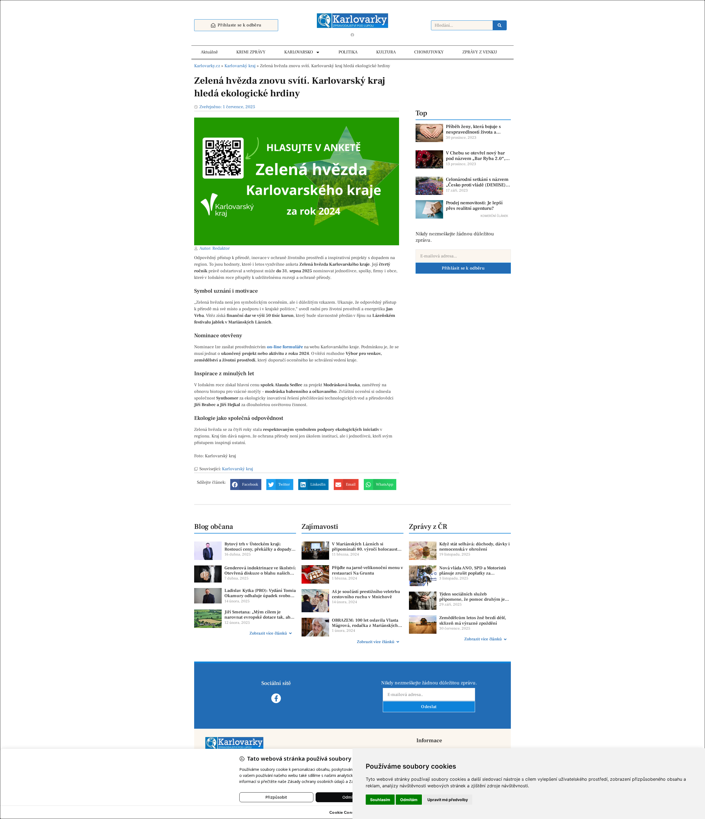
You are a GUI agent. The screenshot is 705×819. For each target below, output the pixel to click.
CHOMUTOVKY (429, 52)
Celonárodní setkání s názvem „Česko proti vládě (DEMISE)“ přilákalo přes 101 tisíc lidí (477, 185)
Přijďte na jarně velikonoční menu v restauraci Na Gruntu (367, 570)
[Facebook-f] (276, 698)
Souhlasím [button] (380, 799)
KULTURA (386, 52)
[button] (245, 484)
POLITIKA (347, 52)
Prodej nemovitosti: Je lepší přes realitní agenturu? (474, 205)
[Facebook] (352, 34)
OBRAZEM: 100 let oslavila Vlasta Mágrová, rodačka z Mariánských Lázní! (365, 625)
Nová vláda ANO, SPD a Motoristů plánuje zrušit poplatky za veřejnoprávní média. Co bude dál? (474, 573)
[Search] (499, 25)
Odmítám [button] (408, 799)
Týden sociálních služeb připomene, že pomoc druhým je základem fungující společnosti (472, 599)
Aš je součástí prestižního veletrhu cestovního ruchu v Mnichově (366, 594)
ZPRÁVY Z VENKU (479, 52)
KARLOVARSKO (298, 52)
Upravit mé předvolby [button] (447, 799)
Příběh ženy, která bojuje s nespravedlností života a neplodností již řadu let (473, 132)
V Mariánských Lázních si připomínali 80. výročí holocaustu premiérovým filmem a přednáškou (367, 549)
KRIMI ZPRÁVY (250, 52)
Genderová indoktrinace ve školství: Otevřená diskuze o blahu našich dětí (260, 573)
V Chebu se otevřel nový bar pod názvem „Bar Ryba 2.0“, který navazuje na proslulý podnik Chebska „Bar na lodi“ (477, 161)
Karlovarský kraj (240, 66)
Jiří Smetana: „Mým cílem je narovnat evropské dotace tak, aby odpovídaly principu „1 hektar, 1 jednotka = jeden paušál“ (258, 620)
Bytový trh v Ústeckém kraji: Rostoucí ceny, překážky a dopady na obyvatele (257, 549)
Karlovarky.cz (207, 66)
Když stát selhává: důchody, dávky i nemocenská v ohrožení (474, 546)
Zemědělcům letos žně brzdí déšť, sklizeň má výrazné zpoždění (472, 620)
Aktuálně (209, 52)
